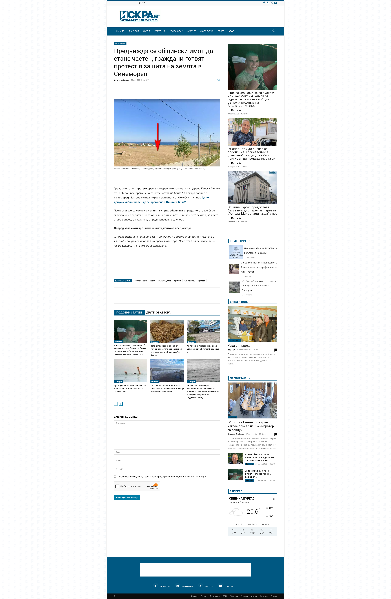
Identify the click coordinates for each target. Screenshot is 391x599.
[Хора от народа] (252, 324)
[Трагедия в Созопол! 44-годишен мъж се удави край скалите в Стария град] (130, 371)
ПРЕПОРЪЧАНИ (240, 378)
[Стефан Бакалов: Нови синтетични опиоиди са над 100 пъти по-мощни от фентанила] (235, 458)
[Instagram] (267, 3)
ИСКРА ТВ (191, 31)
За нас (204, 596)
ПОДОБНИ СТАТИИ (129, 312)
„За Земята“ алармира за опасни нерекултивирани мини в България (259, 286)
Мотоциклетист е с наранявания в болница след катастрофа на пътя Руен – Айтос (259, 267)
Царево (201, 280)
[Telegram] (185, 91)
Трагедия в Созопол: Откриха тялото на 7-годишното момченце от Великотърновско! (167, 388)
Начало (194, 596)
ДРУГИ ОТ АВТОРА (158, 312)
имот (152, 280)
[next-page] (121, 404)
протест (177, 280)
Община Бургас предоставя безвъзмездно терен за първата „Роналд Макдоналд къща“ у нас (252, 210)
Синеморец (190, 280)
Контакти (264, 596)
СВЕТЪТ (146, 31)
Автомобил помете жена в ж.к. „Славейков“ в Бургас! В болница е (203, 349)
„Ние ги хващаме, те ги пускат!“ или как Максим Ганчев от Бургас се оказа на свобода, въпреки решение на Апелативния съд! (251, 99)
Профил (141, 2)
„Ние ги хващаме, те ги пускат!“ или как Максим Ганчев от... (258, 474)
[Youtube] (275, 3)
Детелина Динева (121, 80)
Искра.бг (231, 350)
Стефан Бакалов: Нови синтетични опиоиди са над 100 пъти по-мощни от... (259, 457)
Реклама (244, 596)
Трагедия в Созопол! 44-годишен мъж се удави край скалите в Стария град (130, 388)
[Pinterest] (192, 91)
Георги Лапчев (140, 280)
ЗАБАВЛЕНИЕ (239, 301)
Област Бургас (164, 280)
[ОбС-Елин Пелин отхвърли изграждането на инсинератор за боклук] (252, 400)
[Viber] (177, 91)
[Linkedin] (147, 91)
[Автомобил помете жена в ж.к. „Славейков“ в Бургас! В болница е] (203, 331)
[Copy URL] (200, 91)
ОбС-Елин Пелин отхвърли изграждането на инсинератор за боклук (251, 426)
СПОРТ (221, 31)
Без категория (120, 43)
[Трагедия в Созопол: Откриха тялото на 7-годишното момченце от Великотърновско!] (167, 371)
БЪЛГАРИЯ (134, 31)
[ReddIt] (154, 91)
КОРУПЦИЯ (159, 31)
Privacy (274, 596)
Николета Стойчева (236, 434)
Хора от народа (239, 345)
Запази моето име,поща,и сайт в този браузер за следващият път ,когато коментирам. (162, 476)
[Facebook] (264, 3)
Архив (254, 596)
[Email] (162, 91)
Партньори (215, 596)
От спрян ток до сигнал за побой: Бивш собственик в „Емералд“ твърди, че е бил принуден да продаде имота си (251, 153)
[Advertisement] (167, 178)
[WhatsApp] (170, 91)
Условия (234, 596)
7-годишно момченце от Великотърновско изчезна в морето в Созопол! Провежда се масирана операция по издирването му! (203, 391)
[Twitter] (271, 3)
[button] (273, 31)
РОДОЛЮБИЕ (176, 31)
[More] (208, 91)
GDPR (225, 596)
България (118, 341)
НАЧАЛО (120, 31)
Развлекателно (234, 340)
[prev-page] (116, 404)
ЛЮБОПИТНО (207, 31)
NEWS (231, 31)
